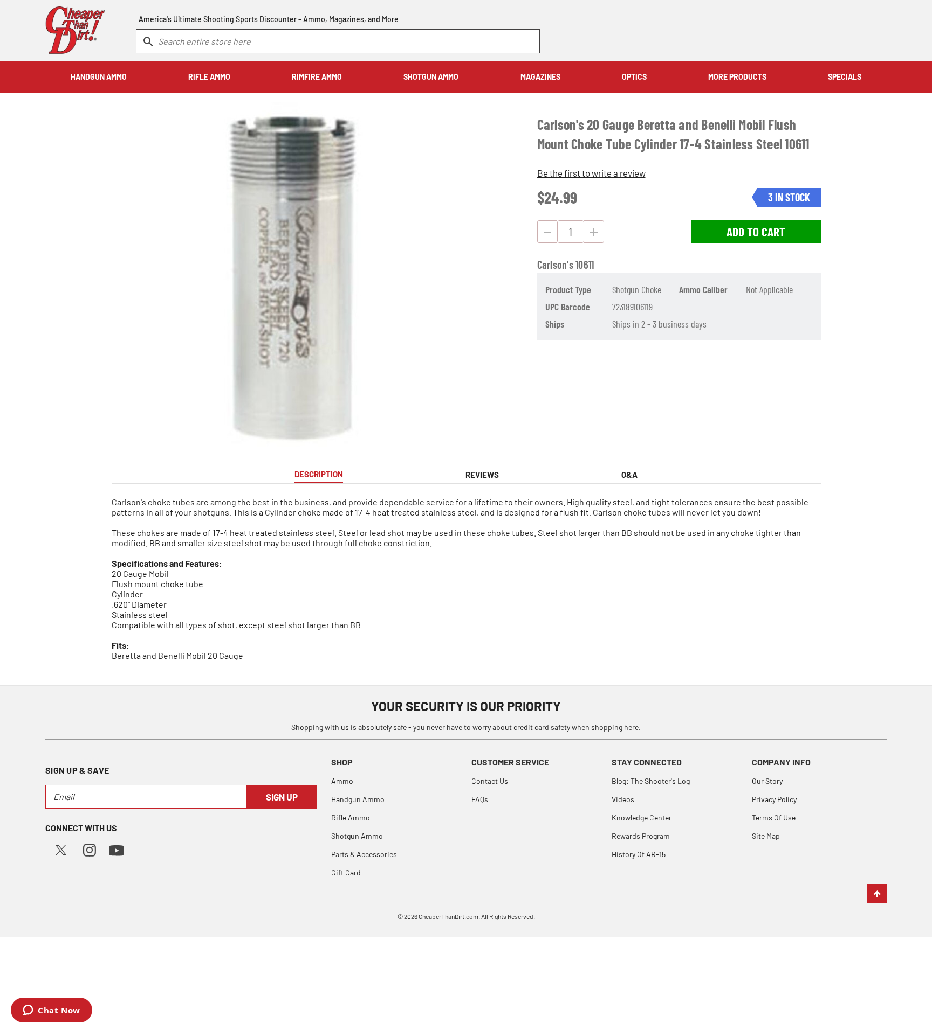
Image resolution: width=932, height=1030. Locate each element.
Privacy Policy (774, 799)
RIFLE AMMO (209, 76)
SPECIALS (844, 76)
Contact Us (489, 780)
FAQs (479, 799)
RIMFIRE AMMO (317, 76)
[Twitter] (61, 849)
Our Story (767, 780)
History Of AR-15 (639, 854)
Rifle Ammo (350, 817)
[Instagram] (89, 849)
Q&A (629, 474)
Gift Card (346, 872)
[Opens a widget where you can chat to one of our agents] (51, 1011)
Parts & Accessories (364, 854)
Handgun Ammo (358, 799)
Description (318, 474)
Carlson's (555, 264)
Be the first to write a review (591, 173)
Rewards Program (641, 835)
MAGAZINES (540, 76)
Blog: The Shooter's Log (651, 780)
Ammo (342, 780)
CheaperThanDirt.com (448, 916)
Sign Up (282, 796)
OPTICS (634, 76)
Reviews (482, 474)
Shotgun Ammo (357, 835)
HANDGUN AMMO (99, 76)
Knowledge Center (641, 817)
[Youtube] (116, 849)
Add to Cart (756, 231)
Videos (623, 799)
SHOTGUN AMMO (430, 76)
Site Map (766, 835)
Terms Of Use (774, 817)
